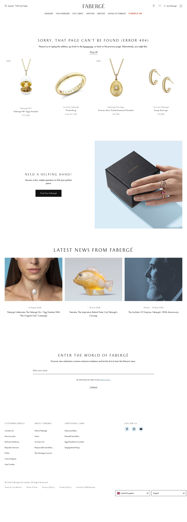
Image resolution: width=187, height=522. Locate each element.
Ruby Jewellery (71, 430)
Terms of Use (31, 487)
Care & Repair (10, 458)
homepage (88, 46)
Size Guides (9, 464)
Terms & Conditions (13, 487)
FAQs (7, 453)
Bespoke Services (12, 447)
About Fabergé (41, 430)
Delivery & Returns (12, 441)
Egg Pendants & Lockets (74, 441)
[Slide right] (175, 89)
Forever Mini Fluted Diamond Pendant (116, 110)
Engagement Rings (72, 447)
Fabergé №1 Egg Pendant (26, 111)
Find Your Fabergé (48, 193)
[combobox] (24, 5)
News (37, 436)
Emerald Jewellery (72, 436)
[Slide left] (11, 89)
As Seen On (39, 441)
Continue (93, 387)
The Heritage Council (43, 453)
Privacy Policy (48, 487)
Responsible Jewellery (43, 447)
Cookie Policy (65, 487)
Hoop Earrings (161, 110)
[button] (181, 6)
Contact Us (9, 430)
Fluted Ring (71, 110)
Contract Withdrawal (85, 487)
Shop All (93, 52)
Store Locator (10, 436)
